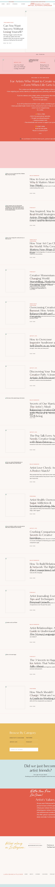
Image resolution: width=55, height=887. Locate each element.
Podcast (43, 62)
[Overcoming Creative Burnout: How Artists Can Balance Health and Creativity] (15, 312)
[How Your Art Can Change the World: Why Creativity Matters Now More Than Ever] (15, 248)
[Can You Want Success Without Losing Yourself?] (8, 65)
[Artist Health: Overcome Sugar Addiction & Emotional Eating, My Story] (15, 505)
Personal (33, 496)
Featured (33, 688)
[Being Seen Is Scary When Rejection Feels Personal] (34, 65)
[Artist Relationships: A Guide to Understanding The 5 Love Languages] (15, 633)
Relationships (34, 175)
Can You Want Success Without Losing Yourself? (13, 29)
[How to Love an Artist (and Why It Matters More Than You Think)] (15, 184)
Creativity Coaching (33, 240)
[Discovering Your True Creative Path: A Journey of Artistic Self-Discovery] (15, 376)
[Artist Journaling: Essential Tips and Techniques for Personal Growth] (15, 601)
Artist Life (17, 62)
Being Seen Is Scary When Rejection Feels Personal (45, 67)
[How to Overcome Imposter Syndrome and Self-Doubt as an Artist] (15, 344)
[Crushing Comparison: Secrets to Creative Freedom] (15, 537)
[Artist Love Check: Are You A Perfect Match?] (15, 473)
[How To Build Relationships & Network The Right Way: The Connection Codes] (15, 569)
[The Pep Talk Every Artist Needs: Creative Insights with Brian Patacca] (15, 441)
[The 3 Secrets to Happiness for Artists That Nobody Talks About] (15, 665)
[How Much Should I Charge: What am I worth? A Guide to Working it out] (15, 697)
